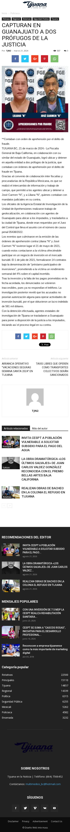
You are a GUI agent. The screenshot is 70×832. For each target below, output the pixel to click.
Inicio (4, 13)
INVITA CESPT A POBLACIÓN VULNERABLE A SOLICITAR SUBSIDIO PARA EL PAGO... (44, 549)
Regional (16, 19)
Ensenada (7, 717)
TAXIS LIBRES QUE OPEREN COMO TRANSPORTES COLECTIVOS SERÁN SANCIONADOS (52, 369)
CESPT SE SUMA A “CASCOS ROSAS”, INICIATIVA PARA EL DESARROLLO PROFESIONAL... (44, 631)
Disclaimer (13, 821)
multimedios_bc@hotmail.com (43, 784)
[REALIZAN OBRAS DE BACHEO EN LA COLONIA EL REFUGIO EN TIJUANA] (11, 492)
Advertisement (40, 821)
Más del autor (40, 428)
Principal (7, 446)
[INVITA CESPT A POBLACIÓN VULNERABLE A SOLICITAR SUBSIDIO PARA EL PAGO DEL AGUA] (11, 442)
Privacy (25, 821)
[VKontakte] (44, 808)
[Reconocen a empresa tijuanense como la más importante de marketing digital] (11, 650)
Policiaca (6, 19)
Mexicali (6, 707)
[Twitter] (25, 808)
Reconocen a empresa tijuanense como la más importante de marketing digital (45, 649)
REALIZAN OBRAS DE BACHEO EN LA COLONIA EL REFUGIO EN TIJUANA (43, 492)
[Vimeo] (35, 808)
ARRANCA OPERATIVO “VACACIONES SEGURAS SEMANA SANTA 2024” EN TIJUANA (17, 369)
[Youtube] (54, 808)
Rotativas (27, 19)
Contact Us (56, 821)
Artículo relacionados (16, 428)
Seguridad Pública (41, 19)
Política (6, 696)
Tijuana (55, 19)
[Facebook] (15, 808)
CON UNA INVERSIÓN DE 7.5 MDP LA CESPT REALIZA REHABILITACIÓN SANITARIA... (43, 613)
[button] (65, 5)
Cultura (6, 467)
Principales (8, 680)
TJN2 (8, 50)
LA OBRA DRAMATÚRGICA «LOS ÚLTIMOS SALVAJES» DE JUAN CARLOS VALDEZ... (45, 567)
